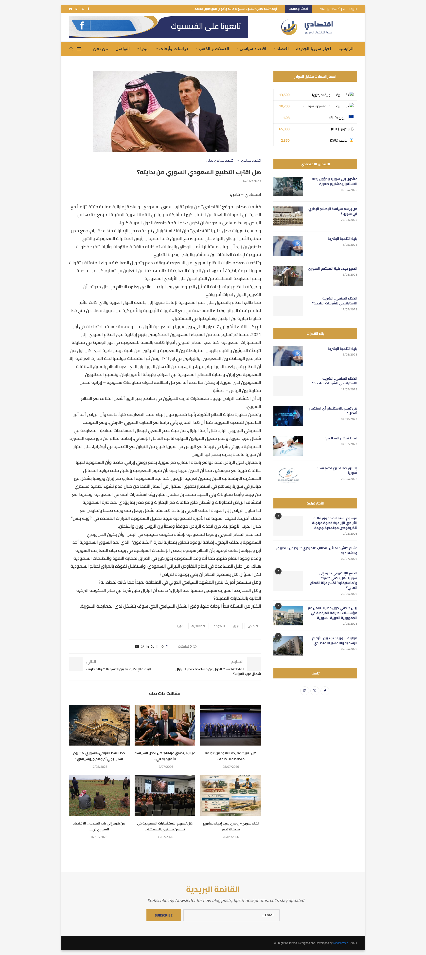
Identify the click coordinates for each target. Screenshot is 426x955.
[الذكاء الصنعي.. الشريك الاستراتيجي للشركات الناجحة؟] (288, 306)
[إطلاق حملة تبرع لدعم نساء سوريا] (288, 476)
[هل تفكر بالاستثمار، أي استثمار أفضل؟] (288, 416)
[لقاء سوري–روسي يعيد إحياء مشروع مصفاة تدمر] (230, 795)
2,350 (285, 140)
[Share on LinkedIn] (147, 646)
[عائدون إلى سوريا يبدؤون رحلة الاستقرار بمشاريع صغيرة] (288, 186)
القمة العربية (199, 625)
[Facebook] (88, 9)
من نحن (100, 48)
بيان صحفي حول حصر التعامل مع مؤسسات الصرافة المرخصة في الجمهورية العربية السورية (332, 613)
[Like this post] (162, 646)
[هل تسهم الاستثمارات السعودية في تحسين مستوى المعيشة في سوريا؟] (165, 795)
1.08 (286, 117)
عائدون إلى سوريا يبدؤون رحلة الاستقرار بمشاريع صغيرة (334, 181)
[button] (281, 9)
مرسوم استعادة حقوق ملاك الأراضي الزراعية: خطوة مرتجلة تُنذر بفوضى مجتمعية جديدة (334, 523)
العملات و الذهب (214, 48)
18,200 (284, 106)
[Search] (71, 49)
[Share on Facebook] (157, 646)
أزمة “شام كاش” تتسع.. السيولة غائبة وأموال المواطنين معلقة (236, 9)
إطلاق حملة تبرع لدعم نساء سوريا (337, 470)
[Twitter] (82, 9)
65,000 (284, 129)
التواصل (122, 48)
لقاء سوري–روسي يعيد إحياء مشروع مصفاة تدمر (231, 826)
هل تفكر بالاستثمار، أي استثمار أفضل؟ (333, 411)
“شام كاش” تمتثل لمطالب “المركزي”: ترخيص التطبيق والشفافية (316, 550)
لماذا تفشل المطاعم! (341, 438)
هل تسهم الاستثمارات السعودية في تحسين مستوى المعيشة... (165, 826)
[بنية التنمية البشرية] (288, 246)
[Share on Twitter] (152, 646)
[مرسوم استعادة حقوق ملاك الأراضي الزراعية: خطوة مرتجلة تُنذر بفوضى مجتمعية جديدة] (288, 526)
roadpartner (340, 943)
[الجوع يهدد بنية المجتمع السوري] (288, 276)
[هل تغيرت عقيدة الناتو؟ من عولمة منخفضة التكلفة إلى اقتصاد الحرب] (230, 725)
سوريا (180, 625)
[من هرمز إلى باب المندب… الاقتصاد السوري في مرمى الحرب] (99, 795)
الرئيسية (346, 48)
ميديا (144, 48)
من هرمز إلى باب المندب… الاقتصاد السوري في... (99, 826)
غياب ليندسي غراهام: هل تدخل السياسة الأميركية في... (165, 756)
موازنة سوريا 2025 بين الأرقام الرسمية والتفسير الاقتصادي (334, 640)
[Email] (70, 9)
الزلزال (236, 625)
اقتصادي (253, 625)
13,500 (284, 95)
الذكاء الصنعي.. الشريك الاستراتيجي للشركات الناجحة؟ (334, 301)
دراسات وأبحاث (173, 48)
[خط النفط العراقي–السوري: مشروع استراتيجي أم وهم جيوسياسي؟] (99, 725)
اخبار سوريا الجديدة (313, 48)
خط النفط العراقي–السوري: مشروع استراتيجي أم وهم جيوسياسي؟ (99, 756)
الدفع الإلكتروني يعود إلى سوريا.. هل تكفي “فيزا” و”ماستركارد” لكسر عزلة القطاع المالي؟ (333, 580)
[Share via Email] (137, 646)
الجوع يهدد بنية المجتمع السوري (332, 268)
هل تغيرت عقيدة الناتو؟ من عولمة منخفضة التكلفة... (230, 756)
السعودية (219, 625)
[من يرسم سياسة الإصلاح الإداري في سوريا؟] (288, 216)
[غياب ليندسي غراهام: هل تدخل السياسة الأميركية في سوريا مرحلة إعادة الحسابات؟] (165, 725)
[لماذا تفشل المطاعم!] (288, 446)
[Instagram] (76, 9)
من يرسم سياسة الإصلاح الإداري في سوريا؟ (332, 211)
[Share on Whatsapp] (142, 646)
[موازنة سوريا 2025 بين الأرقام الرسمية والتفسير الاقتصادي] (288, 645)
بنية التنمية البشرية (342, 238)
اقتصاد (283, 48)
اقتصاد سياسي (253, 48)
